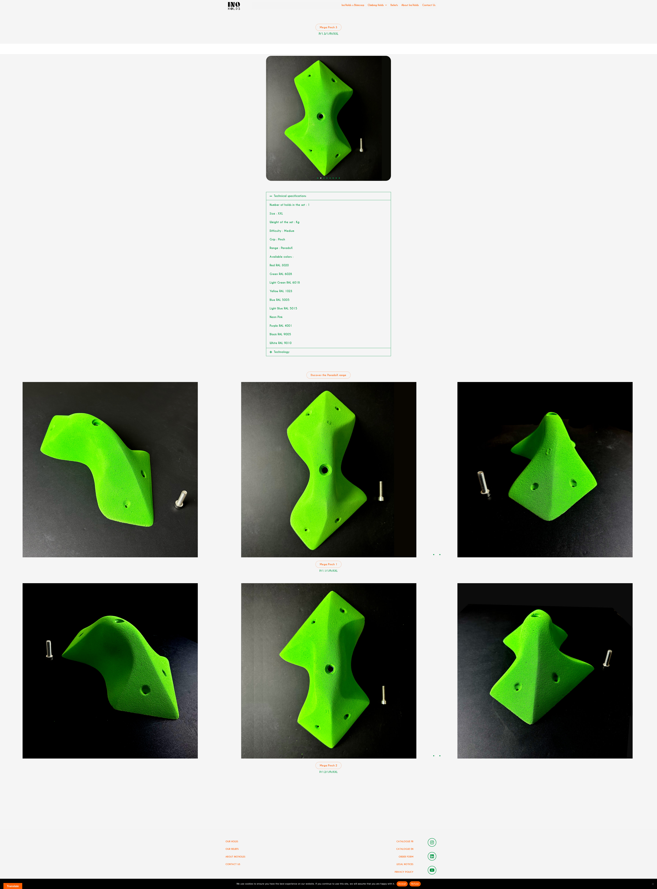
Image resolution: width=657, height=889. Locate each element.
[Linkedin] (432, 856)
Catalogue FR (404, 841)
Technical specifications (290, 196)
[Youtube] (432, 870)
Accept (402, 883)
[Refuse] (652, 884)
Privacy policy (404, 872)
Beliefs (394, 5)
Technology (281, 352)
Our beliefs (232, 849)
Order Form (406, 856)
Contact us (233, 864)
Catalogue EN (404, 849)
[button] (317, 178)
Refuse (415, 883)
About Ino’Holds (410, 5)
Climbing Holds (376, 5)
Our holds (232, 841)
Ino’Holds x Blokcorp (353, 5)
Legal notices (405, 864)
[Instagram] (432, 842)
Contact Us (428, 5)
